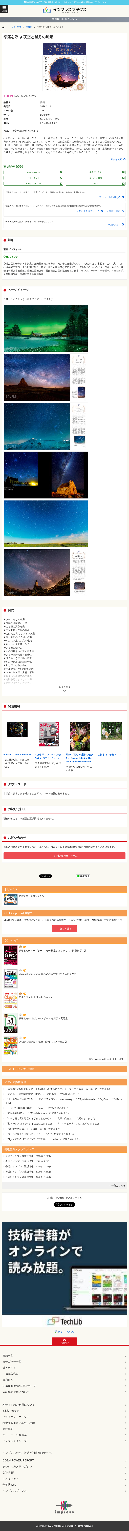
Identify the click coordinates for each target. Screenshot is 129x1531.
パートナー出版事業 (15, 1435)
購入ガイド (9, 1367)
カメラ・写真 (15, 27)
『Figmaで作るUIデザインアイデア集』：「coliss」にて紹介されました (43, 1139)
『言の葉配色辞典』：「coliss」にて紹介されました (33, 1128)
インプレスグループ (15, 1441)
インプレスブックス (15, 1490)
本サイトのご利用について (19, 1404)
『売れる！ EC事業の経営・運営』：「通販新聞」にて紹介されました (42, 1094)
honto (95, 183)
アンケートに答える (109, 197)
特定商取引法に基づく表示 (19, 1422)
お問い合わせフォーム (88, 211)
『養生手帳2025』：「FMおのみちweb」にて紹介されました (37, 1113)
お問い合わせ (11, 1410)
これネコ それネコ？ (109, 754)
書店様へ (8, 1379)
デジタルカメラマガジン (17, 1466)
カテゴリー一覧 (12, 1361)
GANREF (8, 1472)
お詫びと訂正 (113, 211)
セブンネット (33, 178)
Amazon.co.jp (33, 172)
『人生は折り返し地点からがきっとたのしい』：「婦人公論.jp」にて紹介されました (50, 1118)
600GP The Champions (17, 754)
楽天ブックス (96, 172)
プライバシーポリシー (16, 1416)
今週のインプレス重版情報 (19, 1156)
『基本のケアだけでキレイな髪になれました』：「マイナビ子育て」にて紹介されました (52, 1123)
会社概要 (8, 1429)
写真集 (29, 27)
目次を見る (116, 159)
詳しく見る (66, 928)
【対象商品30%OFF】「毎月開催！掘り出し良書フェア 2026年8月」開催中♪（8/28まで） (64, 2)
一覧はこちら (118, 1185)
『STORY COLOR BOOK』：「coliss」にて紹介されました (37, 1108)
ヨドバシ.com (95, 178)
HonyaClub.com (33, 183)
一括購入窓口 (114, 224)
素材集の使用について (16, 1392)
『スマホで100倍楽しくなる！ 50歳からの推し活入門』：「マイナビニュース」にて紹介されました (58, 1088)
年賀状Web (9, 1484)
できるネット (11, 1478)
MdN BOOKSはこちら (64, 19)
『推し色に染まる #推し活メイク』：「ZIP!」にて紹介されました (40, 1134)
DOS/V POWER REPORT (18, 1460)
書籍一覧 (8, 1355)
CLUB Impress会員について (19, 1386)
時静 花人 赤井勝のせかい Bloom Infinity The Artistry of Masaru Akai (79, 758)
